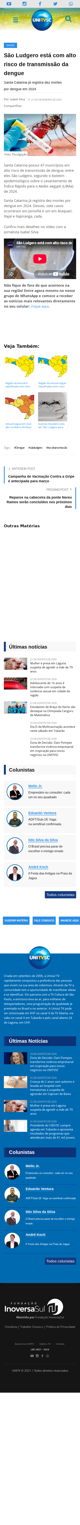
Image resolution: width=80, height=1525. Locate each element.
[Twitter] (55, 3)
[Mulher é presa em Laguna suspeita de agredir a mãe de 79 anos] (15, 665)
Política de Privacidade (60, 1326)
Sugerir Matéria (16, 920)
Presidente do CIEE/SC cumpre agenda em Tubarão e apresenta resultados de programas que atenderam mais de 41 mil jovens (52, 1131)
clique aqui (40, 306)
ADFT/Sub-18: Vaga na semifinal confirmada (51, 1198)
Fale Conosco (44, 920)
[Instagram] (24, 3)
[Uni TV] (42, 20)
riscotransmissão (57, 447)
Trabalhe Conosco (31, 1326)
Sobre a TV (45, 1344)
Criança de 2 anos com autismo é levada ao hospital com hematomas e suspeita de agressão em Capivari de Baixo (52, 1088)
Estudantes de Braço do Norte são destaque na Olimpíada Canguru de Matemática (52, 711)
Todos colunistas (60, 895)
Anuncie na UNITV (24, 1344)
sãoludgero (36, 447)
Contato (60, 1344)
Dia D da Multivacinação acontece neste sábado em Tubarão (52, 729)
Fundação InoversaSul (49, 1317)
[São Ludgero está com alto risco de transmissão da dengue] (40, 135)
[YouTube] (9, 3)
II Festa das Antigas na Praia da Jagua (48, 1244)
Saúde (10, 45)
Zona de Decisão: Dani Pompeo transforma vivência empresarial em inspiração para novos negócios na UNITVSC (51, 749)
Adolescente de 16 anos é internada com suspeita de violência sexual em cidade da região (50, 689)
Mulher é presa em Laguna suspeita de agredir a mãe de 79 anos (51, 667)
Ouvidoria (11, 1326)
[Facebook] (42, 1355)
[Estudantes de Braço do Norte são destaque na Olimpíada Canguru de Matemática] (15, 709)
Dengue (20, 447)
